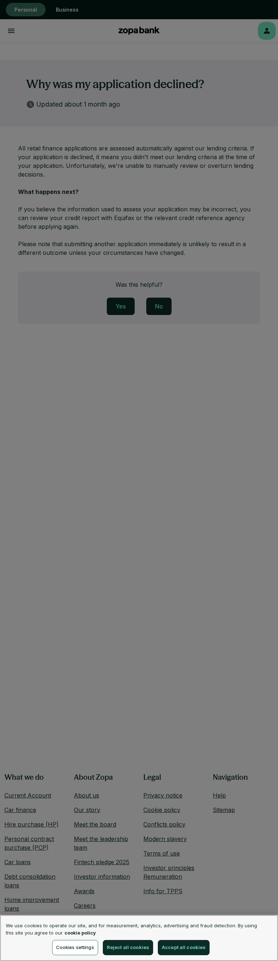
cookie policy (80, 933)
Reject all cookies (128, 947)
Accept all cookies (184, 947)
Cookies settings (75, 947)
